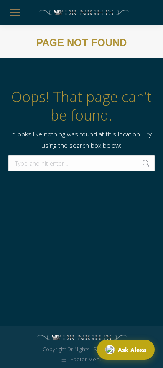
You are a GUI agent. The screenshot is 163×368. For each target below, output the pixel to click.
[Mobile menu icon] (14, 13)
